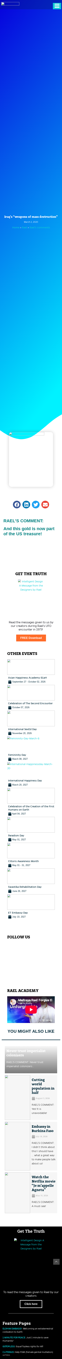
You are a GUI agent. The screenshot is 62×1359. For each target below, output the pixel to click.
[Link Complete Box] (31, 671)
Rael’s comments (39, 227)
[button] (17, 504)
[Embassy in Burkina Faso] (17, 1146)
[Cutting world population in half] (17, 1097)
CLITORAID (8, 1352)
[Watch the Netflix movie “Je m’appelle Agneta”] (17, 1192)
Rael (25, 227)
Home (15, 227)
